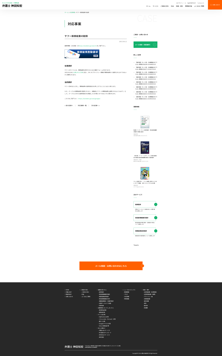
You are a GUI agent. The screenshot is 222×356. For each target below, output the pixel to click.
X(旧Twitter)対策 (104, 317)
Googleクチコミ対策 (105, 323)
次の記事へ (95, 105)
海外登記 (101, 337)
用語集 (146, 308)
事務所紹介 (192, 3)
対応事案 (72, 12)
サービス (155, 6)
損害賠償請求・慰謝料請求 (106, 301)
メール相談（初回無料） (143, 45)
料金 (172, 6)
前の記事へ (69, 105)
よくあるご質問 (199, 6)
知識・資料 (179, 6)
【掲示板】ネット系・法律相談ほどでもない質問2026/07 (146, 68)
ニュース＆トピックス (129, 290)
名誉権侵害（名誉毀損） (150, 292)
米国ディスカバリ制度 (105, 303)
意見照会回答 (102, 310)
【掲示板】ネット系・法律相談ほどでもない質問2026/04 (146, 83)
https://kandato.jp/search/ (88, 46)
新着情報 (126, 292)
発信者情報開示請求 (141, 218)
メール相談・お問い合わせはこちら (111, 265)
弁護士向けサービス (104, 330)
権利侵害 (146, 301)
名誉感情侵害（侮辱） (150, 294)
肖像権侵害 (147, 299)
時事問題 (126, 299)
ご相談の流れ (164, 6)
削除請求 (138, 204)
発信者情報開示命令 (104, 299)
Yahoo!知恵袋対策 (104, 326)
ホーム (148, 6)
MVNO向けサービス (104, 335)
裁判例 (146, 305)
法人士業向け (101, 328)
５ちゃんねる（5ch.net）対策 (107, 319)
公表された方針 (78, 72)
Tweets (136, 245)
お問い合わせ (216, 5)
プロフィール (182, 3)
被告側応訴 (102, 312)
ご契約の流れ (85, 292)
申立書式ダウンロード (105, 332)
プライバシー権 (148, 296)
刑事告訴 (101, 305)
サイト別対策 (101, 314)
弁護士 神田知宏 (12, 6)
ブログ (126, 294)
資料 (145, 303)
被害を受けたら (102, 290)
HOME (67, 290)
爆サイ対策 (102, 321)
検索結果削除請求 (141, 231)
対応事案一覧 (82, 105)
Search (201, 3)
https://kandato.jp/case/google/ (89, 98)
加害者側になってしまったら (106, 308)
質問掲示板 (188, 6)
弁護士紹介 (69, 292)
